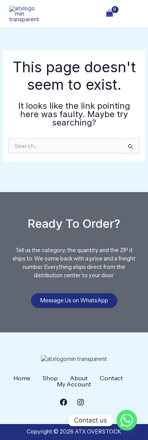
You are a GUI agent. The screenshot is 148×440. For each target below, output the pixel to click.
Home (21, 378)
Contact (111, 378)
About (79, 378)
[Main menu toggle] (131, 13)
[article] (74, 263)
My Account (74, 384)
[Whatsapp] (127, 420)
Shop (50, 378)
